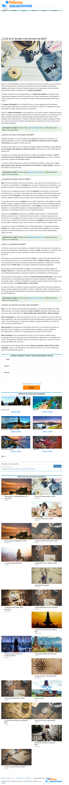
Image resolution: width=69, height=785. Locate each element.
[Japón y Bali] (47, 444)
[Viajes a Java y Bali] (47, 426)
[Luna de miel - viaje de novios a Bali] (15, 423)
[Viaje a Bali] (47, 404)
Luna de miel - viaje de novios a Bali (10, 429)
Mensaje (6, 372)
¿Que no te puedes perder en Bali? (45, 496)
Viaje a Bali (35, 409)
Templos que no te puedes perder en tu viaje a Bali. (16, 497)
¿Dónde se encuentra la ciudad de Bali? (45, 744)
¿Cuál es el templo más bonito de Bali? (46, 541)
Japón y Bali (36, 449)
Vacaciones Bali (5, 409)
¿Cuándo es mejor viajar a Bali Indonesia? (13, 608)
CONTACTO (28, 778)
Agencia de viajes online (7, 778)
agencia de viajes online (36, 127)
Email (7, 359)
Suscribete (57, 466)
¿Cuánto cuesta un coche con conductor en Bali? (13, 655)
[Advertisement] (31, 24)
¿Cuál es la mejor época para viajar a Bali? (46, 630)
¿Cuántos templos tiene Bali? (13, 563)
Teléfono (6, 366)
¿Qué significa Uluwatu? (42, 585)
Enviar (31, 387)
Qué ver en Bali (39, 698)
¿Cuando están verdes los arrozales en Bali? (16, 721)
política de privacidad (29, 469)
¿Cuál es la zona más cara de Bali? (15, 767)
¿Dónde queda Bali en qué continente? (46, 607)
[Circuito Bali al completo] (15, 442)
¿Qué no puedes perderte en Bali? (14, 698)
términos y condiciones (35, 384)
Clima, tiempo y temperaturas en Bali (15, 541)
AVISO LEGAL (19, 778)
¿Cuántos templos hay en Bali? (44, 519)
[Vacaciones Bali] (15, 401)
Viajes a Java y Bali (38, 429)
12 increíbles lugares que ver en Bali (46, 654)
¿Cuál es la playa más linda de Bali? (46, 676)
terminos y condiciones (15, 469)
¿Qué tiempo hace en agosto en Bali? (46, 563)
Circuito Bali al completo (7, 449)
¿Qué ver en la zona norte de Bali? (45, 720)
